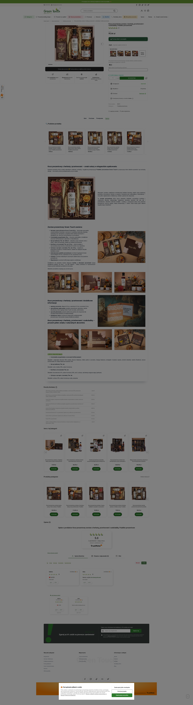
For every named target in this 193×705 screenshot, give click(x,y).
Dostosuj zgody (122, 691)
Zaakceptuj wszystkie (122, 695)
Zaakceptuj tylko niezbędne (122, 687)
